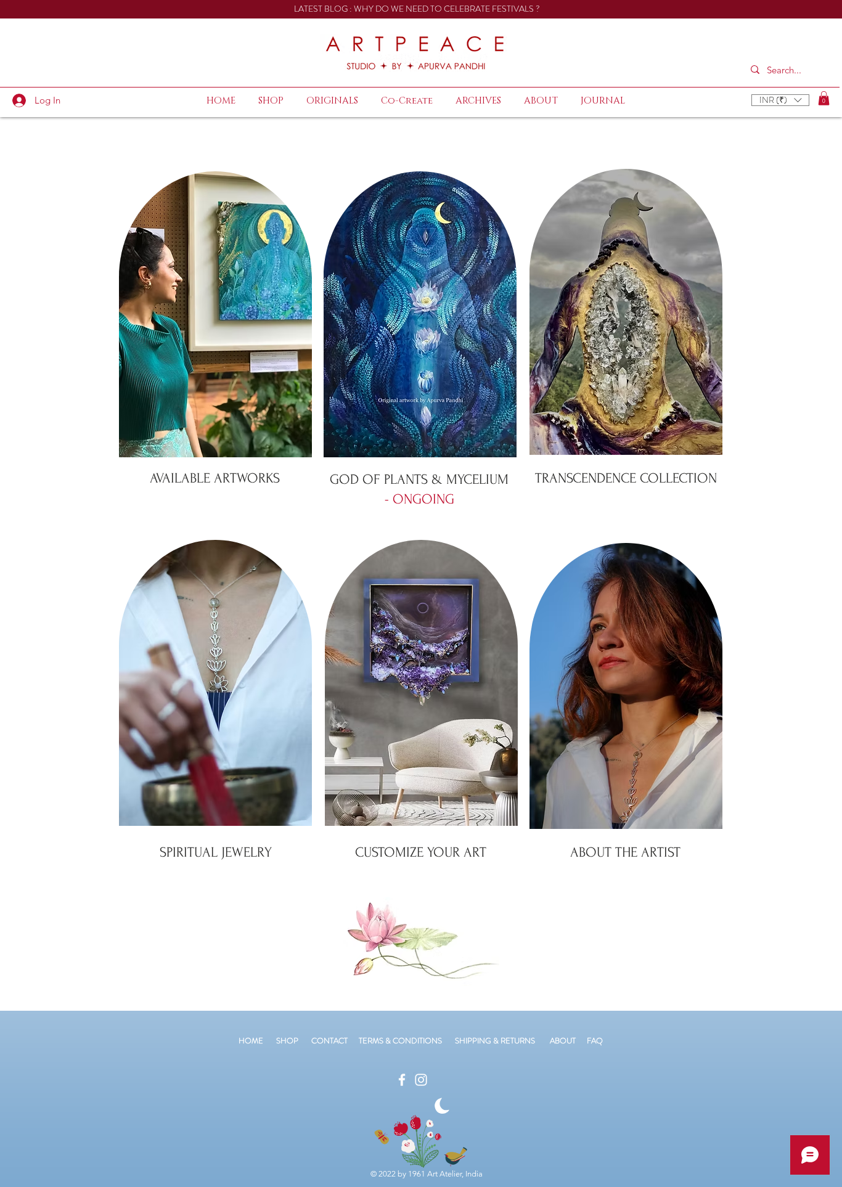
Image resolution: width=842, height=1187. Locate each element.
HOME (251, 1040)
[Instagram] (421, 1080)
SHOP (287, 1040)
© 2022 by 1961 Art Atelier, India (426, 1173)
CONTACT (335, 1040)
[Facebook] (402, 1080)
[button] (780, 100)
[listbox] (780, 100)
